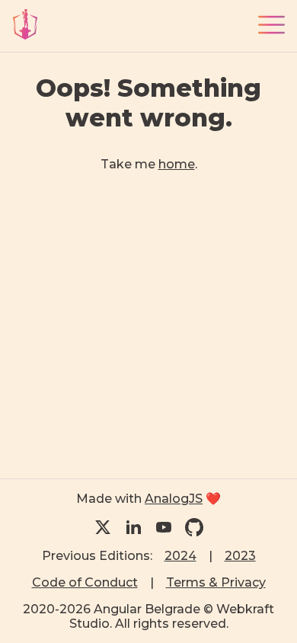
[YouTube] (164, 527)
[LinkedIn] (133, 527)
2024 (180, 556)
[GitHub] (194, 527)
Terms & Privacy (216, 582)
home (176, 164)
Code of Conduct (85, 582)
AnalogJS (174, 498)
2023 (240, 556)
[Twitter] (103, 527)
